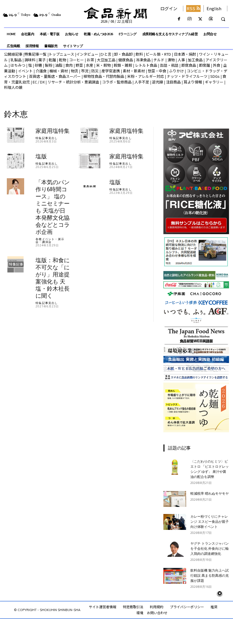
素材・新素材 (134, 71)
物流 (74, 71)
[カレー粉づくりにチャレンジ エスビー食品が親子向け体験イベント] (174, 522)
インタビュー (87, 54)
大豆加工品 (106, 59)
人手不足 (141, 82)
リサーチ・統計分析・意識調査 (73, 82)
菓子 (42, 59)
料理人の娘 (13, 87)
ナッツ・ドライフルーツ (187, 76)
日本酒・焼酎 (185, 54)
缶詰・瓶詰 (169, 65)
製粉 (48, 65)
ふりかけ (176, 71)
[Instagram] (190, 19)
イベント (25, 71)
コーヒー (76, 59)
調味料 (30, 59)
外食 (216, 65)
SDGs (215, 76)
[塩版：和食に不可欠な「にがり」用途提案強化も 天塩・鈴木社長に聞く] (15, 264)
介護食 (41, 71)
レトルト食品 (146, 65)
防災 (95, 71)
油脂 (59, 65)
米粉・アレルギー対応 (145, 76)
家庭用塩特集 (53, 130)
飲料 (139, 54)
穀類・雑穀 (123, 65)
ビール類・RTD (158, 54)
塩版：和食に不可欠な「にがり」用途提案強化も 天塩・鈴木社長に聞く (53, 278)
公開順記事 (13, 54)
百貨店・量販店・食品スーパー (55, 76)
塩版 (41, 156)
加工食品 (195, 59)
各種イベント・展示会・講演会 (50, 240)
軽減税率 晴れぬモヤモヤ (209, 494)
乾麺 (52, 59)
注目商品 (173, 82)
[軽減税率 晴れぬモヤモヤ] (174, 499)
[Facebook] (179, 19)
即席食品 (188, 65)
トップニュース (61, 54)
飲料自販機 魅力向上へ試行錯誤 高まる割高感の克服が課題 (209, 575)
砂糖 (38, 65)
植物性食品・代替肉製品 (104, 76)
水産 (89, 65)
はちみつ (18, 65)
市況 (84, 71)
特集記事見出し (47, 138)
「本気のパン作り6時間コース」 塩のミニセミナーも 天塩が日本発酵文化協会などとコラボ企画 (53, 207)
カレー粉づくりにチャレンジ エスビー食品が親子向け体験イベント (209, 522)
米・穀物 (103, 65)
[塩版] (15, 160)
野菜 (79, 65)
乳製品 (16, 59)
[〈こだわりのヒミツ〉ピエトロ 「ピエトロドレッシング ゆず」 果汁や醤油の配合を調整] (174, 467)
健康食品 (125, 59)
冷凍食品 (143, 59)
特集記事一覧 (35, 54)
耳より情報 (193, 82)
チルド (159, 59)
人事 (181, 59)
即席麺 (204, 65)
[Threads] (211, 19)
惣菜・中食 (157, 71)
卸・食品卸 (123, 54)
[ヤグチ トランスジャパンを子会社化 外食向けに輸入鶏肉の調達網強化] (174, 549)
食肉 (69, 65)
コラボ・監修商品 (117, 82)
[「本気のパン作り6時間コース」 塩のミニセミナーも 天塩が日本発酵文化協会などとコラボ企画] (15, 186)
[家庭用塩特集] (15, 135)
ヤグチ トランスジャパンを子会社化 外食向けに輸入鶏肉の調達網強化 (209, 549)
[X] (200, 19)
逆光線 (157, 82)
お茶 (90, 59)
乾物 (62, 59)
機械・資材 (58, 71)
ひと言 (105, 54)
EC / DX (39, 82)
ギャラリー (214, 82)
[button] (223, 19)
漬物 (171, 59)
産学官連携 (110, 71)
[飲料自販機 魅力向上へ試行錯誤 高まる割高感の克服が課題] (174, 576)
